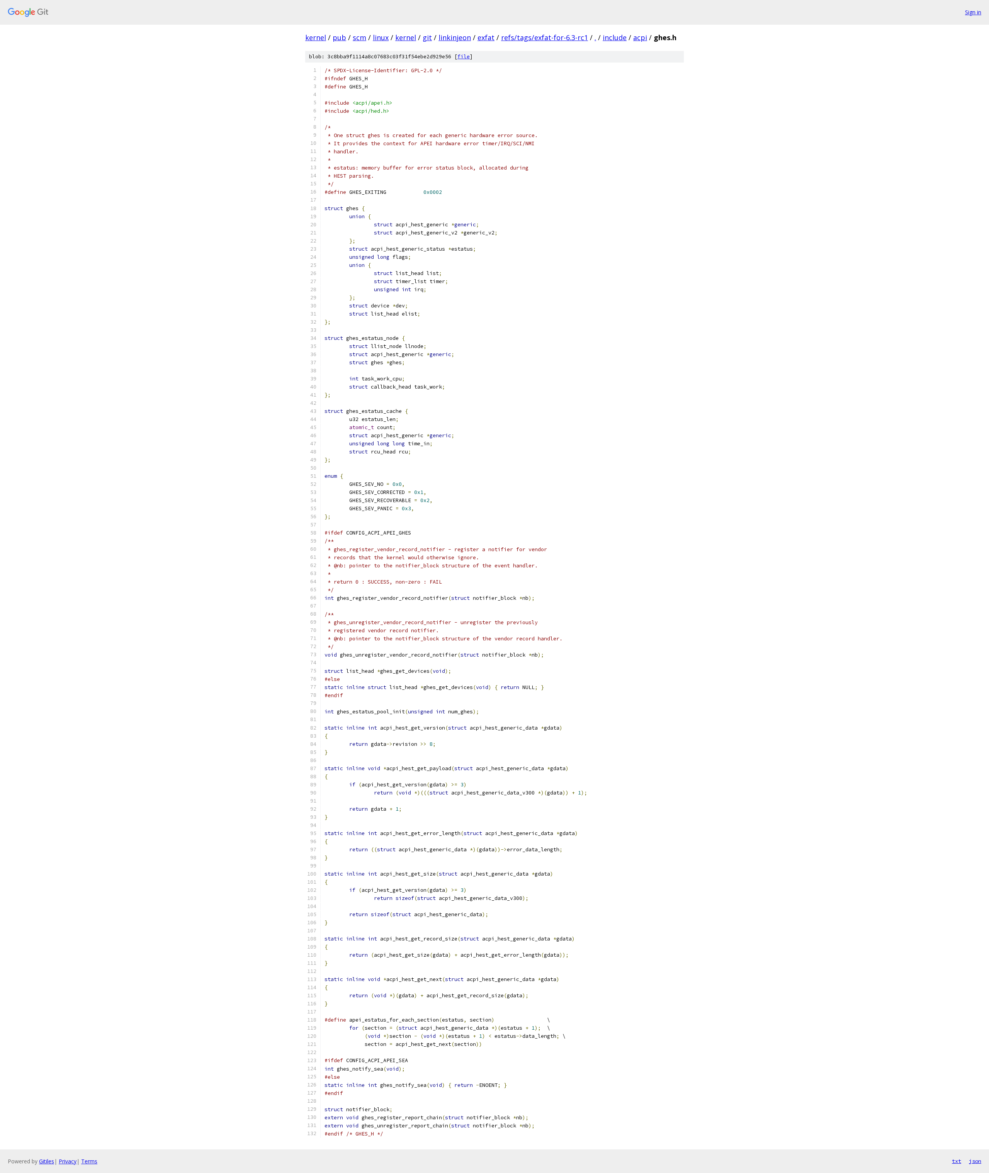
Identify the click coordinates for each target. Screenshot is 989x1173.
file (463, 56)
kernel (315, 37)
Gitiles (46, 1161)
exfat (486, 37)
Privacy (67, 1161)
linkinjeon (454, 37)
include (615, 37)
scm (359, 37)
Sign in (973, 12)
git (427, 37)
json (975, 1161)
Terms (89, 1161)
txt (956, 1161)
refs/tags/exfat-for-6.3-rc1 (544, 37)
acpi (640, 37)
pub (339, 37)
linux (381, 37)
